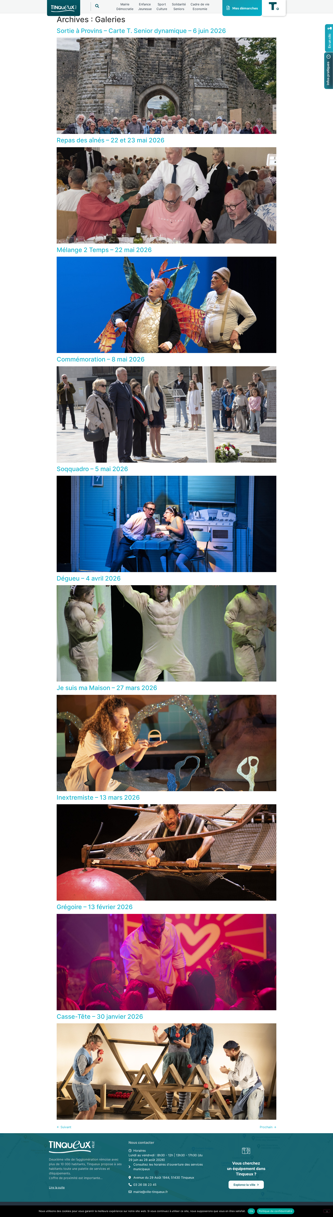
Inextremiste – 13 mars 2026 (98, 797)
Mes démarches (245, 8)
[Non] (327, 1211)
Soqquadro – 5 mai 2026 (92, 469)
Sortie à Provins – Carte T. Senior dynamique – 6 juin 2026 (141, 30)
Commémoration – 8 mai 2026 (101, 359)
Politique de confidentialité (275, 1211)
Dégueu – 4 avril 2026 (89, 578)
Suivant (64, 1127)
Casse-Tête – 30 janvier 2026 (100, 1016)
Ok (251, 1211)
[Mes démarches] (228, 8)
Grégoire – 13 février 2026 (95, 907)
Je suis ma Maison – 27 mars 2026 (107, 688)
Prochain (268, 1127)
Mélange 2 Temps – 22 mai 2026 (104, 250)
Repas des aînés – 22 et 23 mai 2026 (110, 140)
